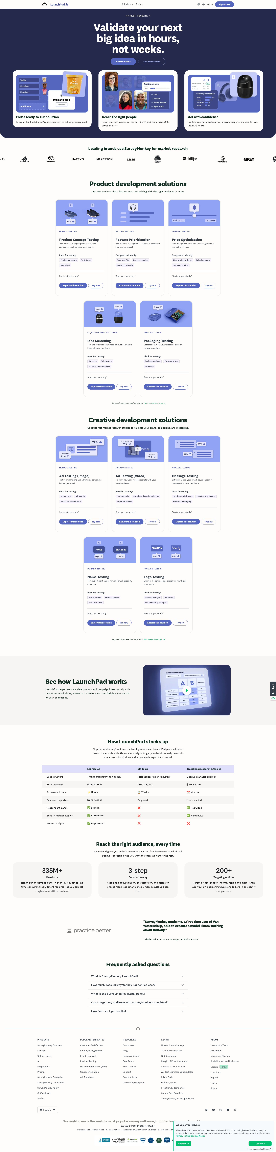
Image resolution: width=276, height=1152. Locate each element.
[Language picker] (198, 4)
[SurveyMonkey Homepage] (44, 4)
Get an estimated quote (154, 403)
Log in (210, 4)
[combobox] (47, 1109)
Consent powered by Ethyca (258, 1149)
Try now (96, 285)
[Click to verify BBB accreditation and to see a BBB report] (104, 1141)
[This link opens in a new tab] (203, 4)
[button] (138, 976)
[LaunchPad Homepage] (59, 4)
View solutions (123, 61)
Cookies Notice (197, 1136)
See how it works (151, 61)
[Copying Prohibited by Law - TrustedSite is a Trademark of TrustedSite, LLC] (132, 1141)
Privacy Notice (183, 1136)
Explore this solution (73, 285)
